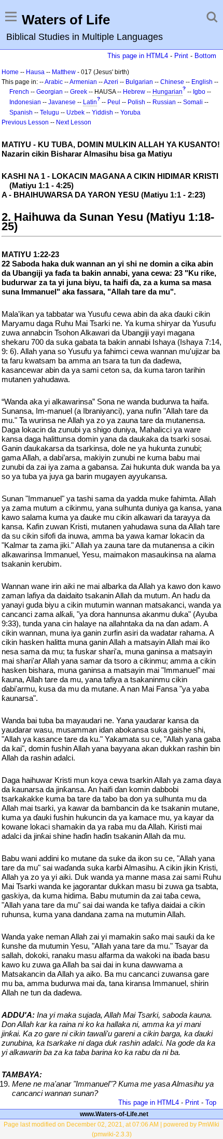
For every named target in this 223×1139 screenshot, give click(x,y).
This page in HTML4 (137, 56)
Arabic (54, 82)
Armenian (83, 82)
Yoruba (130, 112)
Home (10, 72)
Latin (90, 102)
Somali (193, 102)
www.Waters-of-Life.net (114, 1114)
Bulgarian (139, 82)
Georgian (49, 91)
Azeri (111, 82)
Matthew (64, 72)
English (202, 82)
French (19, 91)
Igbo (199, 91)
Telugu (49, 112)
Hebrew (134, 91)
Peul (113, 102)
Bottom (205, 56)
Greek (78, 91)
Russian (164, 102)
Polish (136, 102)
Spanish (21, 112)
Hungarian (167, 91)
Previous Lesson (25, 122)
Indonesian (25, 102)
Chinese (172, 82)
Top (210, 1102)
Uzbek (75, 112)
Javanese (62, 102)
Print (181, 56)
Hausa (35, 72)
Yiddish (102, 112)
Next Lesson (73, 122)
